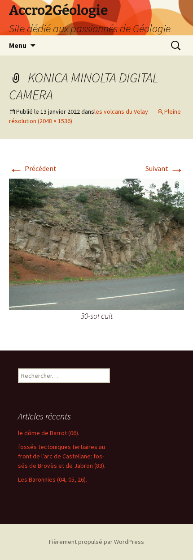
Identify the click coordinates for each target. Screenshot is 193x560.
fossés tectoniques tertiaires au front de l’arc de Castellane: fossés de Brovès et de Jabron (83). (61, 456)
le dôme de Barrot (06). (48, 433)
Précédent (33, 168)
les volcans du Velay (121, 111)
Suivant (164, 168)
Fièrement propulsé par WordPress (96, 542)
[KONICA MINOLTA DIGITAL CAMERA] (96, 243)
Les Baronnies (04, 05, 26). (52, 479)
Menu (17, 45)
